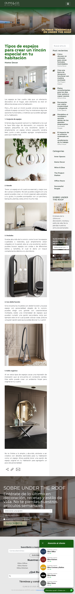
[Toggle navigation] (68, 3)
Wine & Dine (59, 167)
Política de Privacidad (41, 590)
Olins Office (22, 563)
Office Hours (59, 181)
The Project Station (59, 174)
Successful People (58, 187)
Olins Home (22, 566)
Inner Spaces (59, 157)
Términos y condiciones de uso (37, 581)
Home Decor (59, 162)
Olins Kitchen (22, 568)
